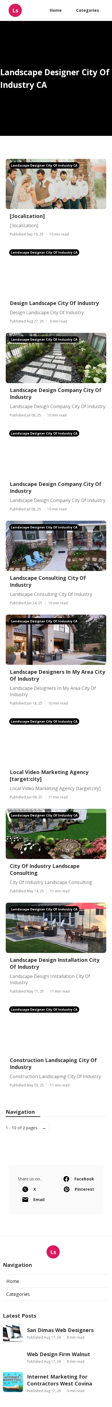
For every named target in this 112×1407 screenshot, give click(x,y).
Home (56, 10)
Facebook (84, 1179)
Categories (87, 10)
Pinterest (84, 1189)
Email (39, 1199)
